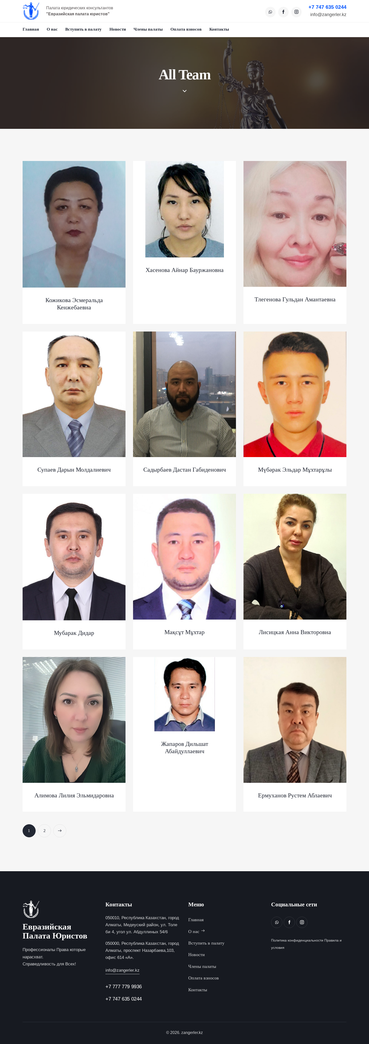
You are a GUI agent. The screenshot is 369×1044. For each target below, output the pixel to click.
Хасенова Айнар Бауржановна (185, 270)
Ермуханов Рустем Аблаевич (295, 795)
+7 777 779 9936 (123, 986)
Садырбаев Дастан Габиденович (184, 469)
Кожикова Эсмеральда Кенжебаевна (74, 304)
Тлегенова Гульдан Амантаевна (295, 299)
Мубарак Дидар (74, 633)
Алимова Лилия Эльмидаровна (74, 795)
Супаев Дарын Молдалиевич (74, 469)
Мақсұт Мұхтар (184, 632)
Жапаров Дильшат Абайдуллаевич (184, 747)
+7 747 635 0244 (327, 7)
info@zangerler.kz (328, 14)
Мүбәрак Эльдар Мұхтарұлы (295, 469)
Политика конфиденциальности (297, 940)
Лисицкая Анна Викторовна (295, 632)
